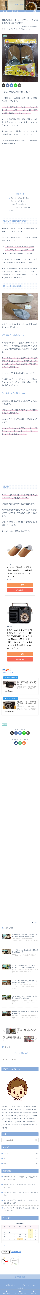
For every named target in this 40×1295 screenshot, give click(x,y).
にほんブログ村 (8, 672)
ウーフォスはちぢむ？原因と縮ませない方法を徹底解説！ (21, 1194)
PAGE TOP (20, 1277)
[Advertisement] (20, 168)
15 (30, 1234)
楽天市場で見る (20, 590)
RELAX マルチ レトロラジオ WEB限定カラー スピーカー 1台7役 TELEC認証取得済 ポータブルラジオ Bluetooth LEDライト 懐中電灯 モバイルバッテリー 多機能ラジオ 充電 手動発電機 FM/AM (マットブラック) (20, 639)
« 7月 (3, 1246)
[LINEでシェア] (15, 85)
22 (30, 1237)
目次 (17, 194)
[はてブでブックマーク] (11, 85)
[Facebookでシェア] (7, 85)
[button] (19, 85)
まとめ (13, 210)
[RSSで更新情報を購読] (24, 743)
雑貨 (5, 724)
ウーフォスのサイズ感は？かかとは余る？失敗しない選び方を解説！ (21, 1209)
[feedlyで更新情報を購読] (20, 743)
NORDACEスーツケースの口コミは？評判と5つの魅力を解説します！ (20, 1178)
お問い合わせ (10, 1285)
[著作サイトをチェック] (16, 743)
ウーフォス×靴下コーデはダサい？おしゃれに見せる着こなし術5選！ (20, 1201)
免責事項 (20, 1288)
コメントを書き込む (20, 1053)
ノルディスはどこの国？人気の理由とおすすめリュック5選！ (21, 1186)
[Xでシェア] (3, 85)
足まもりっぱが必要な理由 (20, 198)
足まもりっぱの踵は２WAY (21, 207)
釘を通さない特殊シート (20, 204)
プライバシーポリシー (29, 1285)
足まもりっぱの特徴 (17, 201)
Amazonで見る (20, 585)
